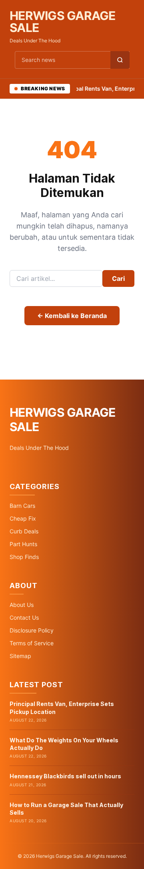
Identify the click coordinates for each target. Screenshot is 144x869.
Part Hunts (23, 544)
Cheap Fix (23, 518)
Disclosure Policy (32, 630)
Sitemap (20, 655)
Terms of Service (32, 643)
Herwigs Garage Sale (63, 22)
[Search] (120, 60)
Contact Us (24, 617)
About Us (22, 604)
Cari (118, 278)
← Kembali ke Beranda (72, 316)
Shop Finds (24, 556)
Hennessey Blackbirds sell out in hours (65, 776)
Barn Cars (22, 505)
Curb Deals (24, 531)
